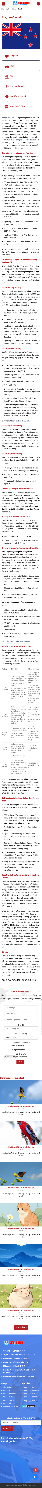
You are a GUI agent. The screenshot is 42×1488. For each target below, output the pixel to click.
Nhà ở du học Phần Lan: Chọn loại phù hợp (21, 1106)
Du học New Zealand (10, 118)
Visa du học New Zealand (20, 641)
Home (2, 9)
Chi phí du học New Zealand (21, 421)
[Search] (38, 4)
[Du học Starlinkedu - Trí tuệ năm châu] (21, 4)
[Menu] (3, 4)
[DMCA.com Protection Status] (28, 1406)
